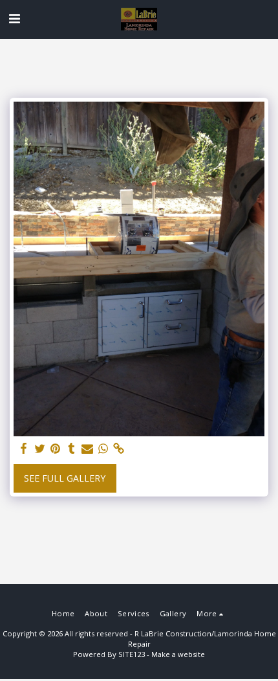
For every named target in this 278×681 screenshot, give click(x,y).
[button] (14, 18)
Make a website (178, 654)
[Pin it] (55, 448)
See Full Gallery (64, 478)
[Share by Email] (87, 448)
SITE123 (131, 654)
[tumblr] (72, 448)
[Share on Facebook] (24, 448)
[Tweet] (40, 448)
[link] (119, 448)
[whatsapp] (103, 448)
